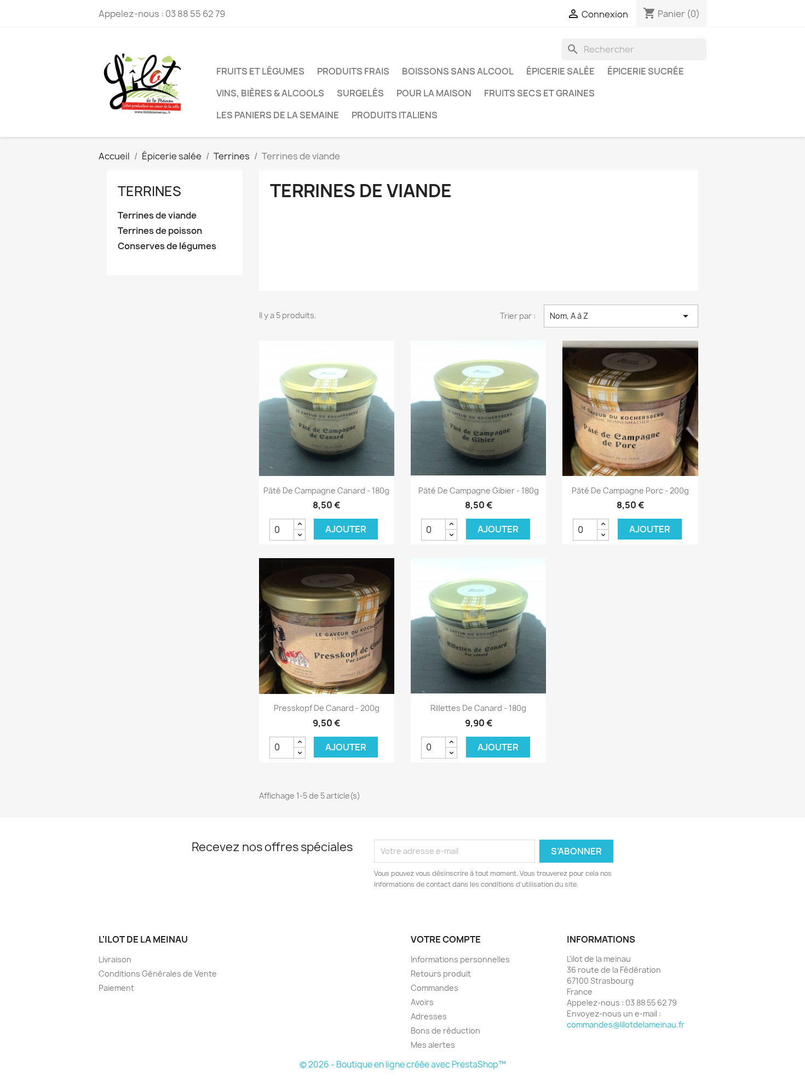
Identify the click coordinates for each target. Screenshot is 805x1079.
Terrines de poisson (160, 231)
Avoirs (422, 1002)
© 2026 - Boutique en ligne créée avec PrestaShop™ (403, 1064)
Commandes (434, 988)
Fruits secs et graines (539, 93)
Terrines (149, 191)
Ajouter (345, 529)
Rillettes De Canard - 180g (478, 708)
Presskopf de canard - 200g (327, 708)
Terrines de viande (157, 215)
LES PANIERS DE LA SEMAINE (277, 115)
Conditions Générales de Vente (158, 973)
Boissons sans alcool (458, 71)
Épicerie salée (560, 71)
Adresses (429, 1016)
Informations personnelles (460, 959)
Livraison (115, 959)
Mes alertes (433, 1045)
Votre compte (446, 939)
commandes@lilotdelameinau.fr (626, 1024)
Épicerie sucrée (645, 71)
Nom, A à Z (621, 316)
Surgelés (360, 93)
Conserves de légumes (167, 246)
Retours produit (441, 973)
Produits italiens (395, 115)
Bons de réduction (445, 1030)
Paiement (116, 988)
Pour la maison (434, 93)
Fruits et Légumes (260, 71)
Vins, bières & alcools (270, 93)
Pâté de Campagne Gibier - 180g (478, 490)
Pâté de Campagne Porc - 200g (630, 490)
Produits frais (353, 71)
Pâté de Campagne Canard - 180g (326, 490)
